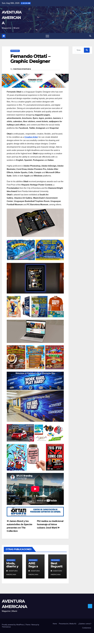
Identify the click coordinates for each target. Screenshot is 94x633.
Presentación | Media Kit (67, 624)
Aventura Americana (22, 69)
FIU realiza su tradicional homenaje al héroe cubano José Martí (50, 524)
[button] (90, 36)
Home (55, 624)
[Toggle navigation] (47, 36)
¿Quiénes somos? (84, 624)
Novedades (15, 50)
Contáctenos (86, 628)
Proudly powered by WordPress (13, 625)
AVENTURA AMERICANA (11, 17)
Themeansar (6, 627)
